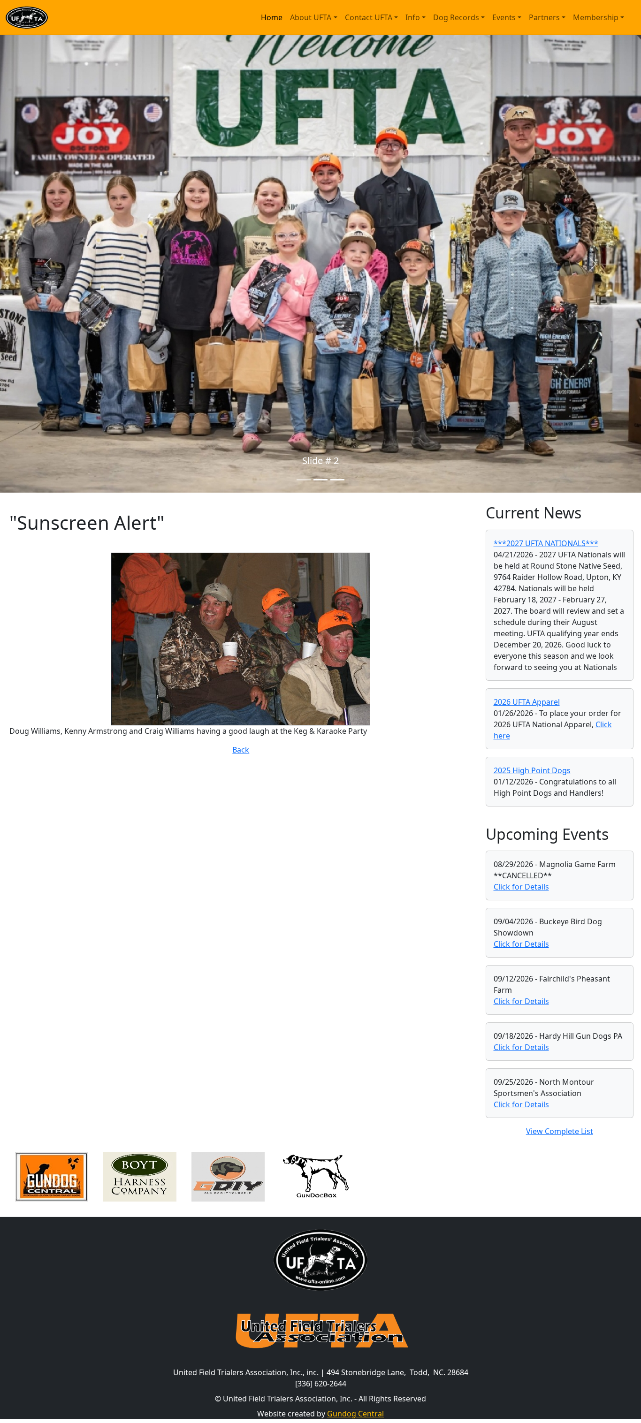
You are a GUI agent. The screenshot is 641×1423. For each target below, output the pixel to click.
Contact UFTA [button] (368, 17)
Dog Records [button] (456, 17)
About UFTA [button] (310, 17)
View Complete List (559, 1131)
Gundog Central (355, 1413)
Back (240, 750)
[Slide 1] (304, 479)
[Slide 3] (337, 479)
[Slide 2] (320, 479)
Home (271, 17)
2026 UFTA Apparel (527, 702)
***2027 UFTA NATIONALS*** (546, 543)
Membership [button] (595, 17)
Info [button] (412, 17)
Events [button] (504, 17)
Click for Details (521, 887)
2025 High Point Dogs (532, 770)
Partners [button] (544, 17)
